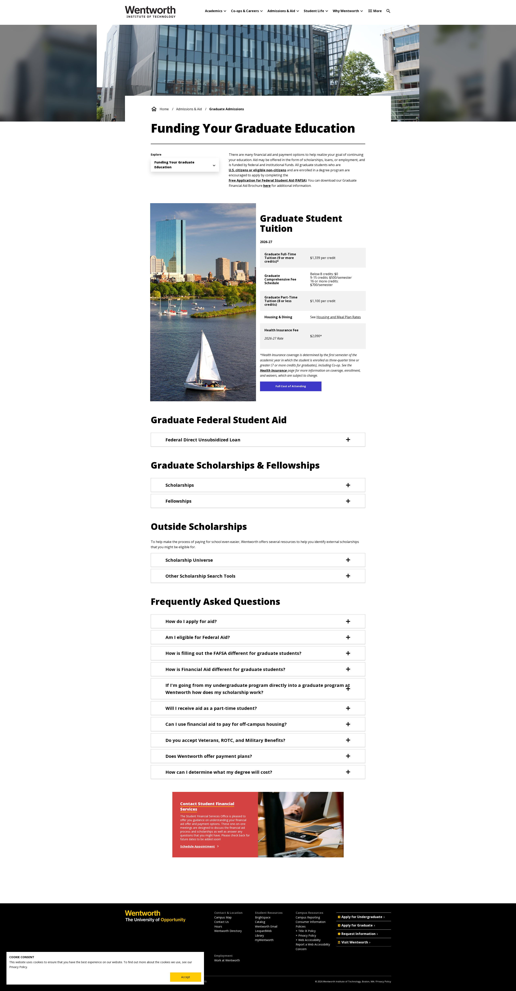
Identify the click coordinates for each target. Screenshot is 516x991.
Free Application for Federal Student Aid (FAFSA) (268, 180)
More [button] (377, 11)
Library (259, 935)
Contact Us (221, 922)
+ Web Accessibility (308, 940)
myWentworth (264, 940)
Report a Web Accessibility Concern (313, 946)
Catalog (260, 922)
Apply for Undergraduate (362, 917)
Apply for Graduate (357, 925)
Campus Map (223, 917)
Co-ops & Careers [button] (245, 11)
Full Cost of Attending (291, 386)
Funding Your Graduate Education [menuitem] (174, 164)
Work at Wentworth (227, 960)
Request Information (358, 934)
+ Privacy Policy (306, 935)
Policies (301, 926)
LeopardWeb (263, 931)
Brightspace (262, 917)
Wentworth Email (266, 926)
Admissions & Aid (189, 109)
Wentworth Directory (228, 931)
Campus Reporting (308, 917)
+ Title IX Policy (306, 931)
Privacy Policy (383, 981)
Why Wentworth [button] (346, 11)
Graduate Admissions (226, 109)
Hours (218, 926)
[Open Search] (388, 10)
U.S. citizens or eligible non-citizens (257, 170)
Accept (185, 977)
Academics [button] (213, 11)
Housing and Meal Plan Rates (338, 317)
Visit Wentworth (355, 942)
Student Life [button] (314, 11)
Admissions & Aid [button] (281, 11)
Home (164, 109)
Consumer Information (311, 922)
